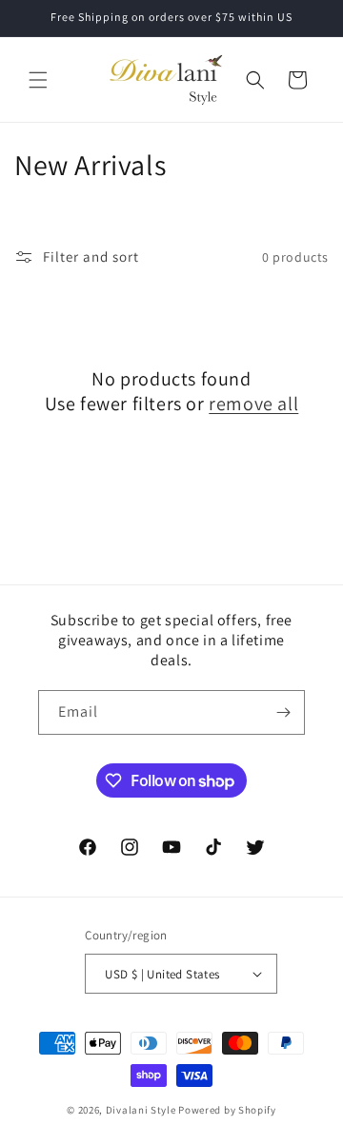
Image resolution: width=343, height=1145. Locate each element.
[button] (38, 80)
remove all (253, 403)
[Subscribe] (283, 712)
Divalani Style (141, 1109)
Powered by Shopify (227, 1109)
